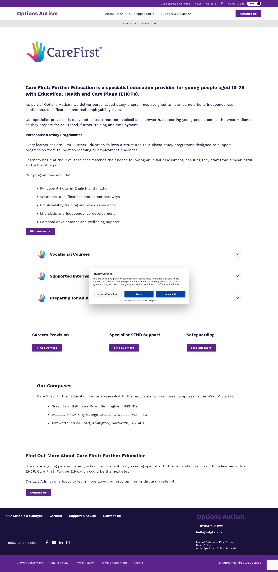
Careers (211, 3)
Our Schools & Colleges (175, 3)
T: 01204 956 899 (209, 526)
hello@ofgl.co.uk (209, 532)
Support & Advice (174, 13)
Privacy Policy (84, 562)
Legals (138, 562)
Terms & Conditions (113, 562)
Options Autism (57, 105)
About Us (112, 13)
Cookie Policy (58, 562)
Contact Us (248, 13)
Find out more (40, 231)
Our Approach (140, 13)
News (198, 3)
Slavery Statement (30, 562)
